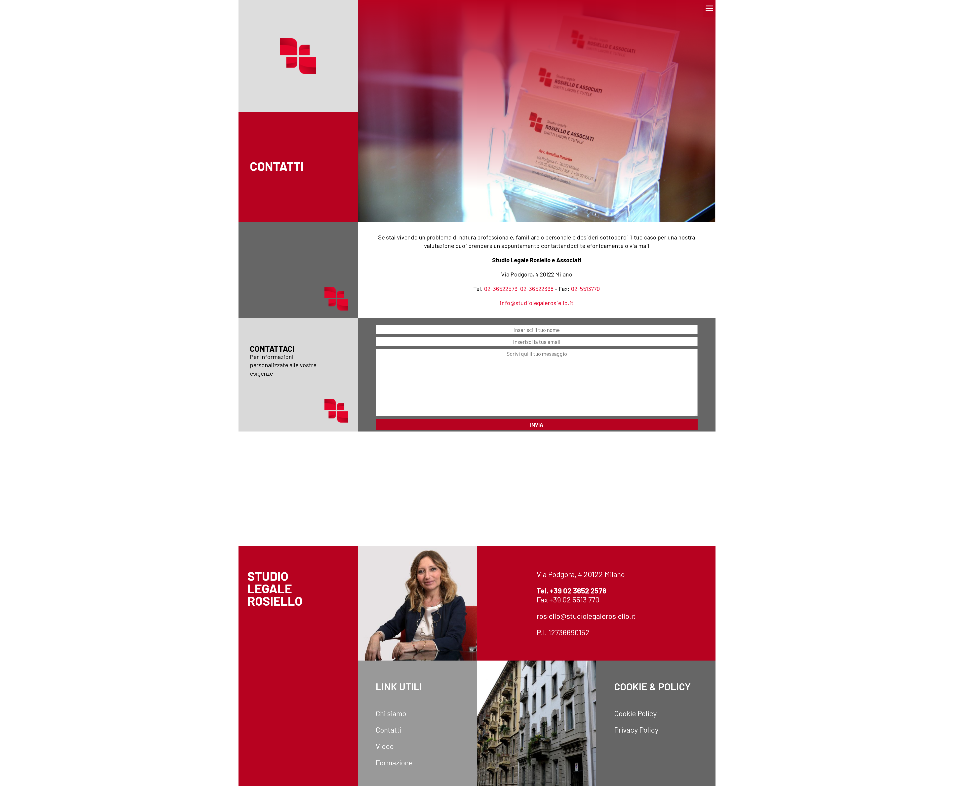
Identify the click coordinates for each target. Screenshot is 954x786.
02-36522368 (537, 288)
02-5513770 (585, 288)
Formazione (394, 762)
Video (385, 746)
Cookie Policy (635, 713)
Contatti (388, 729)
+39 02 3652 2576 (578, 590)
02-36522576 (500, 288)
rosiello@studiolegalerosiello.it (586, 615)
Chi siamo (391, 713)
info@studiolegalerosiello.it (536, 302)
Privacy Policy (636, 729)
